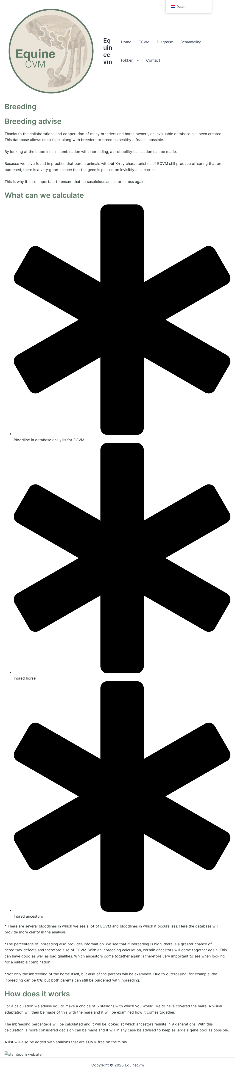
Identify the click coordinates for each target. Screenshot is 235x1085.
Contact (153, 60)
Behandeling (190, 42)
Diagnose (165, 42)
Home (126, 42)
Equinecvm (107, 51)
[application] (136, 60)
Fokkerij (127, 60)
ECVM (144, 42)
